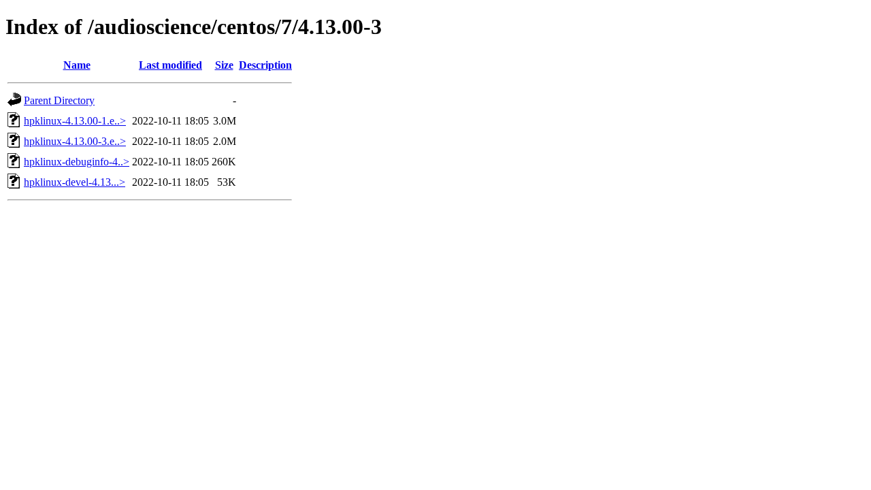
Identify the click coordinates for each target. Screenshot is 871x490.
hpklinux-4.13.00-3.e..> (75, 141)
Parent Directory (59, 100)
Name (77, 65)
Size (224, 65)
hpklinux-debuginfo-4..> (76, 161)
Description (265, 65)
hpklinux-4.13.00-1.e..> (75, 121)
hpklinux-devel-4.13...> (74, 182)
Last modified (170, 65)
